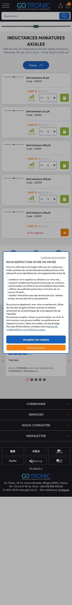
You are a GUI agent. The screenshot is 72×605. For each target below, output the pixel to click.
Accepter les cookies (36, 339)
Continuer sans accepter (53, 257)
